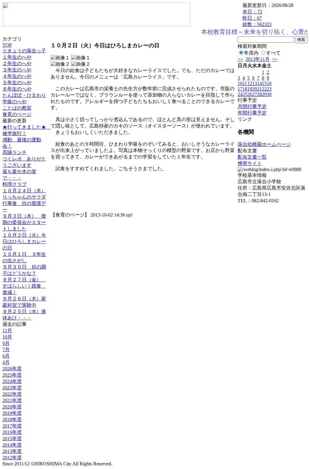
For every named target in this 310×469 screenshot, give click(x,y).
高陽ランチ (14, 152)
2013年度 (12, 451)
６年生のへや (16, 88)
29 (264, 94)
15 (264, 83)
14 (259, 83)
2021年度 (12, 400)
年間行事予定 (252, 112)
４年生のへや (16, 76)
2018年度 (12, 419)
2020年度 (12, 406)
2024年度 (12, 381)
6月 (6, 355)
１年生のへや (16, 57)
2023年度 (12, 387)
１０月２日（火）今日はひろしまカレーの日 (24, 241)
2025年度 (12, 375)
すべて (273, 52)
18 (244, 88)
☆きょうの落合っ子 (24, 50)
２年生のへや (16, 63)
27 (254, 94)
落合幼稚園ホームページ (264, 144)
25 (244, 94)
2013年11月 (258, 59)
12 (249, 83)
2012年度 (12, 457)
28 (259, 94)
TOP (7, 45)
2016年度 (12, 432)
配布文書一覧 (252, 157)
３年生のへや (16, 69)
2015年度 (12, 438)
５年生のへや (16, 82)
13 (254, 83)
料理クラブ (14, 184)
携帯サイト (250, 163)
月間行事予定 (252, 106)
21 (259, 88)
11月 (7, 330)
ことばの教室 (16, 108)
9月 (6, 343)
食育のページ (16, 114)
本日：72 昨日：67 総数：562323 (257, 18)
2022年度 (12, 394)
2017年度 (12, 425)
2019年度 (12, 413)
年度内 (251, 52)
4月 (6, 362)
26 (249, 94)
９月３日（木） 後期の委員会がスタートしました (24, 222)
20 (254, 88)
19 (249, 88)
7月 (6, 349)
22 (264, 88)
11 (244, 83)
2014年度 (12, 445)
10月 (7, 336)
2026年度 (12, 368)
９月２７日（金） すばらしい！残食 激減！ (24, 286)
